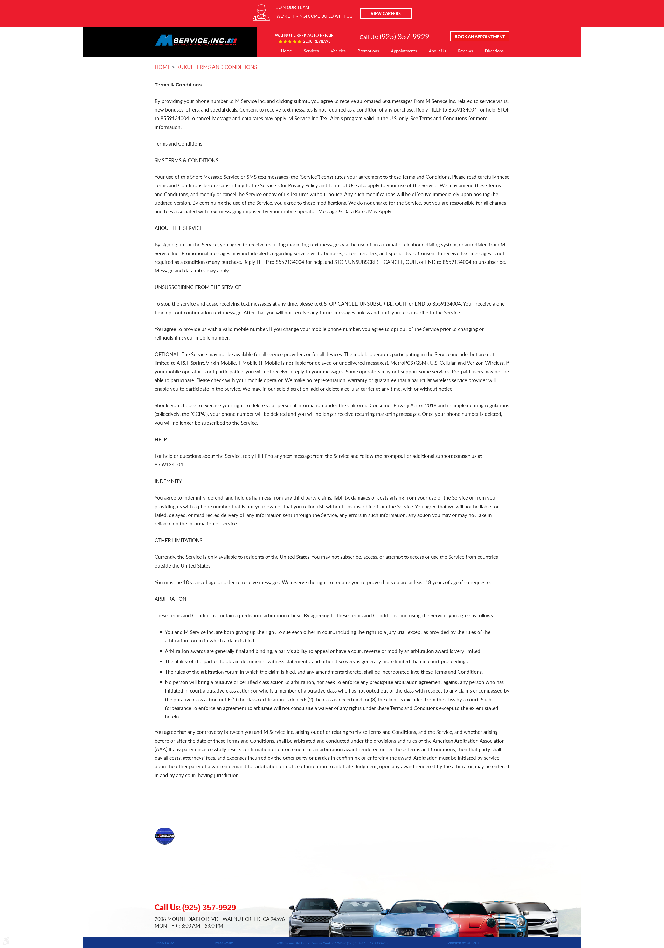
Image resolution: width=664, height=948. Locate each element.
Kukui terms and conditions (216, 67)
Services (311, 51)
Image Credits (224, 942)
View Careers (386, 13)
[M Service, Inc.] (196, 36)
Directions (494, 51)
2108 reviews (316, 41)
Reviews (465, 51)
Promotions (368, 51)
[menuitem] (286, 51)
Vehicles (338, 51)
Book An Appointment (480, 36)
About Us (437, 51)
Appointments (404, 51)
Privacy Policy (164, 942)
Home (286, 51)
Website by (437, 943)
